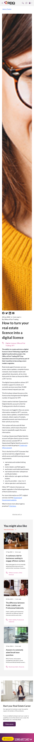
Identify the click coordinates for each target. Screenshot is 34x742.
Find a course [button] (9, 724)
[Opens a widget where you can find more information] (8, 739)
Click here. (12, 506)
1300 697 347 (21, 739)
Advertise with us (17, 514)
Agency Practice (6, 9)
